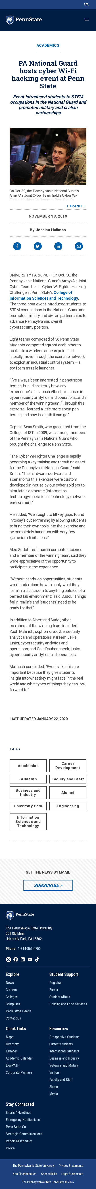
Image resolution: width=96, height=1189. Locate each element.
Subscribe (46, 885)
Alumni (67, 792)
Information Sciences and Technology (28, 821)
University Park (28, 806)
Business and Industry (28, 792)
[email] (79, 246)
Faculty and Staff (68, 779)
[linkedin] (58, 246)
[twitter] (38, 246)
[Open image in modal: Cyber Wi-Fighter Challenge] (48, 156)
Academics (48, 45)
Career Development (67, 765)
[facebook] (17, 246)
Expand (74, 206)
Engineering (68, 806)
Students (28, 779)
